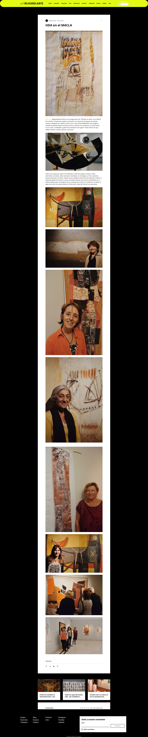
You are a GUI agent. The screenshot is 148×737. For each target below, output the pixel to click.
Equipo (23, 717)
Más (93, 10)
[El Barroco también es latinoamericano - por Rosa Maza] (49, 685)
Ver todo (108, 676)
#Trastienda (85, 10)
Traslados (24, 722)
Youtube (61, 720)
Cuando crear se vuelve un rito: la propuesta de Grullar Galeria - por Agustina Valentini (99, 696)
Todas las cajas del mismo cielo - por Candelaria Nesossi (74, 696)
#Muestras (48, 661)
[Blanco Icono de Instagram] (120, 1)
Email (83, 722)
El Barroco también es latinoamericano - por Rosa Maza (47, 696)
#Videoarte (76, 10)
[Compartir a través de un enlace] (57, 666)
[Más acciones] (102, 21)
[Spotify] (124, 1)
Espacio (36, 720)
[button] (108, 10)
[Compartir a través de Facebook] (46, 666)
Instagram (62, 717)
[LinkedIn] (127, 1)
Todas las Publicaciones (44, 10)
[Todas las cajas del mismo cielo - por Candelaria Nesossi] (74, 685)
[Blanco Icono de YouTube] (122, 1)
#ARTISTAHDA (66, 10)
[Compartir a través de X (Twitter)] (50, 666)
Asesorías (24, 720)
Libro (47, 720)
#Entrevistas (56, 10)
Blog (34, 717)
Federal (35, 722)
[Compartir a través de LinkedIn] (53, 666)
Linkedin (61, 722)
